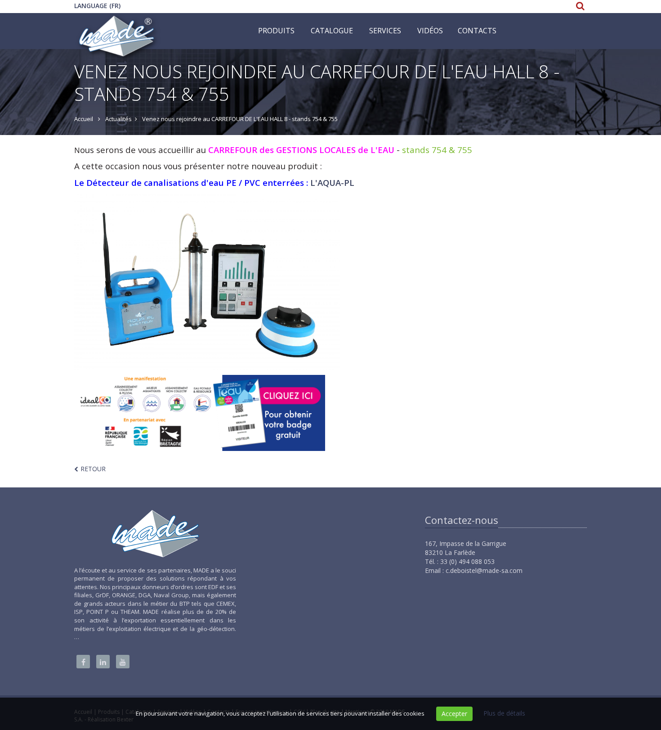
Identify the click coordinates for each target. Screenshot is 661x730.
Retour (93, 468)
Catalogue (332, 31)
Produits (276, 31)
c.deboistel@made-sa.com (484, 570)
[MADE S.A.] (117, 24)
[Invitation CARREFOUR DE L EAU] (199, 412)
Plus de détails (504, 713)
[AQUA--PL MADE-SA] (330, 282)
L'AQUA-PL (331, 182)
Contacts (477, 31)
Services (385, 31)
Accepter (454, 713)
